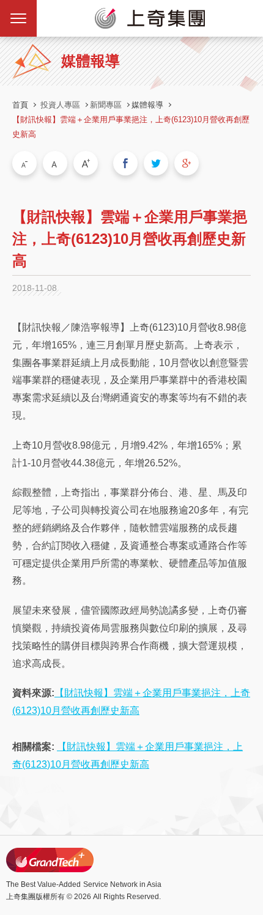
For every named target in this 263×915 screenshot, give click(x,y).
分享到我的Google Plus (186, 163)
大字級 (85, 163)
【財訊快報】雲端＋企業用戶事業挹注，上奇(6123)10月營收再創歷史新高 (131, 127)
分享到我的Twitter (156, 163)
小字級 (24, 163)
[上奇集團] (150, 18)
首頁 (20, 104)
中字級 (55, 163)
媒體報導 (147, 104)
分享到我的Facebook (125, 163)
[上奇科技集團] (50, 860)
